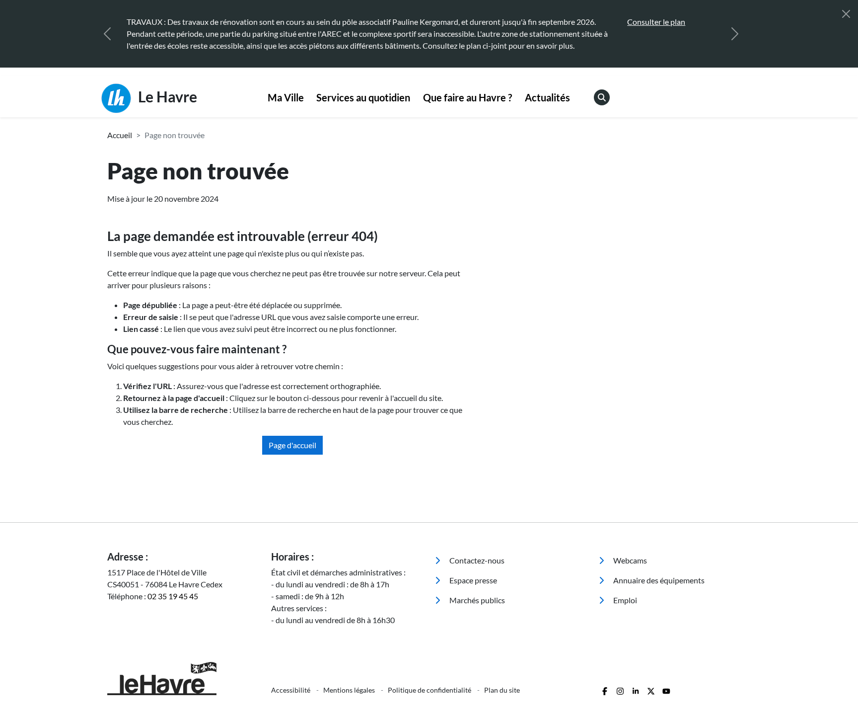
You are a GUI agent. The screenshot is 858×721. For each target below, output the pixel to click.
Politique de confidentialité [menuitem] (430, 690)
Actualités (547, 97)
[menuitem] (285, 97)
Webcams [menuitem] (629, 560)
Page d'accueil (292, 445)
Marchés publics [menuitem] (476, 600)
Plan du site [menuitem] (502, 690)
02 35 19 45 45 (172, 596)
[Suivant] (735, 34)
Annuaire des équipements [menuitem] (658, 580)
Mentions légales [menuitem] (349, 690)
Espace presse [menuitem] (472, 580)
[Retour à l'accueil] (183, 678)
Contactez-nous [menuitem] (476, 560)
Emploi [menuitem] (624, 600)
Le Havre (166, 96)
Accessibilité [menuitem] (291, 690)
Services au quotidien (363, 97)
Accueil (119, 135)
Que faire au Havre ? (467, 97)
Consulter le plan (656, 21)
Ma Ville (286, 97)
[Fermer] (846, 14)
